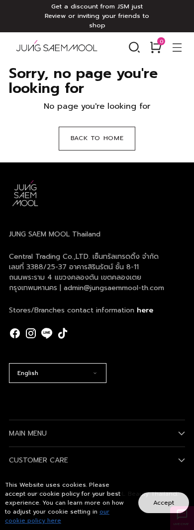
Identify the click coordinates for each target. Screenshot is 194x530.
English (27, 373)
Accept (163, 502)
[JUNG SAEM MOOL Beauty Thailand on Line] (47, 333)
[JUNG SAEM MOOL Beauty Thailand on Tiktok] (63, 333)
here (145, 310)
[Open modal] (177, 47)
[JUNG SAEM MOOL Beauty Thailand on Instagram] (31, 333)
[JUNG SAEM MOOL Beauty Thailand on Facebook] (15, 333)
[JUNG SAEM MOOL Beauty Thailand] (56, 47)
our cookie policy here (57, 516)
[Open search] (134, 47)
